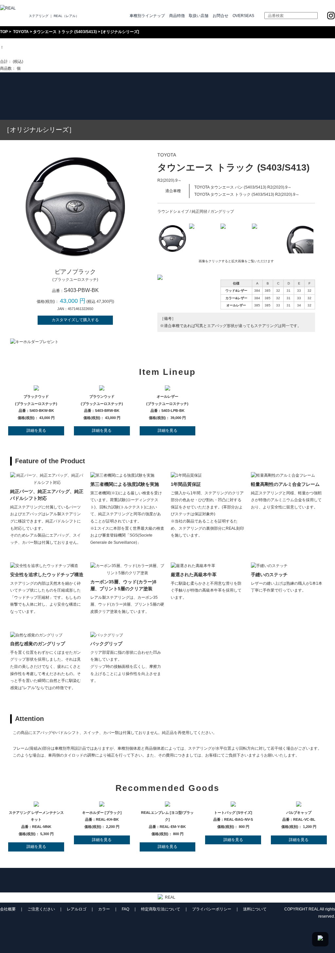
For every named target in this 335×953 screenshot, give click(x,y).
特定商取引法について (160, 909)
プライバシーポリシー (211, 909)
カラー (104, 909)
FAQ (125, 909)
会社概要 (8, 909)
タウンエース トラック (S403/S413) (65, 31)
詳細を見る (36, 430)
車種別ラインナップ (147, 15)
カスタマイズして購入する (75, 320)
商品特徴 (177, 15)
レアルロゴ (76, 909)
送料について (255, 909)
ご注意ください (41, 909)
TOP (4, 31)
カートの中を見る (15, 54)
